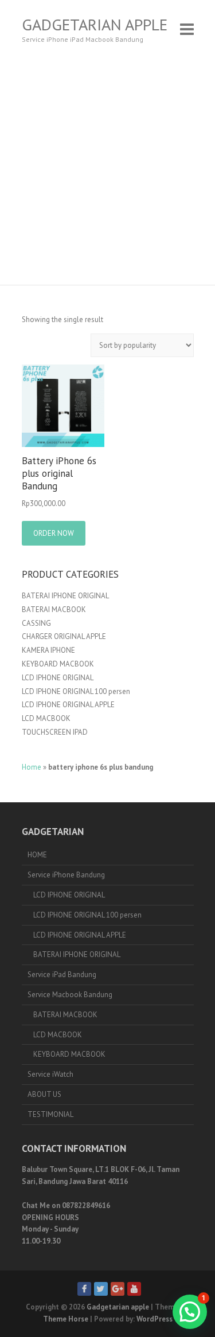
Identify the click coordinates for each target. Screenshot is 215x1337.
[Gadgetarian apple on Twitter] (101, 1289)
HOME (37, 855)
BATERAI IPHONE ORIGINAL (65, 596)
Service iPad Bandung (62, 974)
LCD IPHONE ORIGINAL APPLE (68, 704)
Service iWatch (50, 1074)
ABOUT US (44, 1094)
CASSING (36, 623)
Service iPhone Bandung (66, 875)
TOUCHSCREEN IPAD (55, 732)
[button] (190, 1312)
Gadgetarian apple (94, 24)
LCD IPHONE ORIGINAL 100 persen (76, 691)
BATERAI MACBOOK (54, 609)
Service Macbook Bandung (70, 994)
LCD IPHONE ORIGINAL (57, 678)
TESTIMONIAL (50, 1114)
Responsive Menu (187, 29)
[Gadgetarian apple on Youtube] (134, 1289)
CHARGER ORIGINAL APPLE (64, 636)
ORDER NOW (53, 533)
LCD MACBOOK (46, 718)
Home (31, 767)
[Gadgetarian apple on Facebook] (84, 1289)
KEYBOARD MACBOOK (58, 664)
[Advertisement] (107, 171)
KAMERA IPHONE (48, 650)
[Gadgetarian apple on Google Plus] (117, 1289)
